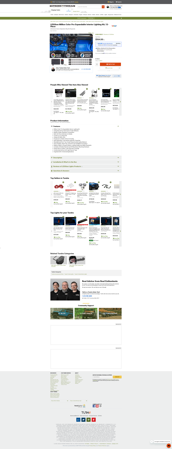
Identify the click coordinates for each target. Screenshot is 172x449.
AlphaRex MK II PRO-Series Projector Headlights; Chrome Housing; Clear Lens (117, 230)
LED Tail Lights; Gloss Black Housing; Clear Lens (58, 230)
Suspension (111, 14)
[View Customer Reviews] (99, 34)
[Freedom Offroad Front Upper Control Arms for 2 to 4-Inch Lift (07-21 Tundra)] (106, 186)
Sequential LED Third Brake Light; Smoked (69, 229)
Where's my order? (65, 374)
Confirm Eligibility (100, 51)
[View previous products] (51, 102)
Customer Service (64, 379)
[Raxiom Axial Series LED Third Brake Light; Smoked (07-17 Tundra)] (82, 221)
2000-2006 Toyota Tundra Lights (78, 21)
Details (76, 2)
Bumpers (71, 14)
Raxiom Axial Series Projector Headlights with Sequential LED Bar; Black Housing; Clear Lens (94, 231)
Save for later (110, 68)
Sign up (117, 376)
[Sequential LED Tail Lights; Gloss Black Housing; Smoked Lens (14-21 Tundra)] (106, 221)
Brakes (66, 14)
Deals (52, 14)
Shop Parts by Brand (54, 380)
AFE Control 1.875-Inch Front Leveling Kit (59, 195)
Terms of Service (102, 445)
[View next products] (120, 102)
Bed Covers (61, 14)
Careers (76, 378)
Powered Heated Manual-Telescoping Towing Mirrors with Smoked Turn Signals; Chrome (93, 102)
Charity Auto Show (79, 379)
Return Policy (63, 377)
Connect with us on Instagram (100, 406)
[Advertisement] (86, 335)
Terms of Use (64, 384)
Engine (80, 14)
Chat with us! (64, 380)
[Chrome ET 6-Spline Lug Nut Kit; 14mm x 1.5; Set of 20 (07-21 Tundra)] (70, 186)
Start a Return (64, 376)
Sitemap (87, 443)
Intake (93, 14)
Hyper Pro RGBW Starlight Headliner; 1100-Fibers (118, 101)
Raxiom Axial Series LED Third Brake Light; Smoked (82, 229)
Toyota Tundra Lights (69, 274)
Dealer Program (78, 380)
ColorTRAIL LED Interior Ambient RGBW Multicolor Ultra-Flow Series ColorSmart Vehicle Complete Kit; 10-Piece (59, 103)
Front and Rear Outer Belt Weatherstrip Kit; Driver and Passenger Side (82, 101)
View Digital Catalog (54, 390)
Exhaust (85, 14)
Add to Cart (111, 64)
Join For (117, 76)
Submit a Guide (78, 377)
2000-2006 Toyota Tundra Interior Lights (94, 21)
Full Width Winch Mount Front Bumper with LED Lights (94, 195)
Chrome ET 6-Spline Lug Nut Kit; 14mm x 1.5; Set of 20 (70, 195)
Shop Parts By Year (54, 379)
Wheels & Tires (117, 14)
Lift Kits (101, 14)
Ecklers (100, 415)
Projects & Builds (53, 374)
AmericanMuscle (74, 415)
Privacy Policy (110, 379)
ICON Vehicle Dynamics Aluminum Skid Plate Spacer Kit (118, 195)
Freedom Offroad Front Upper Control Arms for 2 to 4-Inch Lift (106, 195)
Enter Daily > (91, 18)
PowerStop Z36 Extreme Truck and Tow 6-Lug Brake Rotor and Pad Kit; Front (82, 195)
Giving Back (77, 376)
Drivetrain (76, 14)
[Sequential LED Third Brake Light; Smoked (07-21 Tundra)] (70, 221)
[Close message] (121, 18)
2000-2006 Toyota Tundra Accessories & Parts (60, 21)
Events (51, 378)
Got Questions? (64, 378)
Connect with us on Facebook (94, 406)
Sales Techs (77, 382)
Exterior (89, 14)
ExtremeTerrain (93, 415)
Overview (77, 374)
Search (103, 6)
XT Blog (52, 387)
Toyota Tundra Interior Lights (81, 274)
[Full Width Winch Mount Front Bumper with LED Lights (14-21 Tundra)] (94, 186)
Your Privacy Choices (105, 443)
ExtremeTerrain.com (62, 6)
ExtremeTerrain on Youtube (97, 406)
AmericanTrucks (84, 415)
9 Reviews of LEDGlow (108, 34)
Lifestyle (56, 14)
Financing (52, 384)
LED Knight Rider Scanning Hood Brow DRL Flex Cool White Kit (106, 102)
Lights (105, 14)
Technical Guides (54, 385)
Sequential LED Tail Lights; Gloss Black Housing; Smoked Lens (106, 229)
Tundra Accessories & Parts (57, 274)
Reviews (76, 383)
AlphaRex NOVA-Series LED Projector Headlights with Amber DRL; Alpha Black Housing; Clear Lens (70, 103)
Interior (97, 14)
